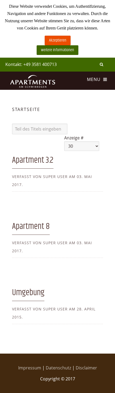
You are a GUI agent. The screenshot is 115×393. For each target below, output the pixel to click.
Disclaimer (86, 368)
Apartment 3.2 (32, 160)
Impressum (30, 368)
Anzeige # (73, 138)
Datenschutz (59, 368)
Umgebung (28, 292)
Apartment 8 (31, 226)
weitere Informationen (57, 50)
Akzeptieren (57, 40)
